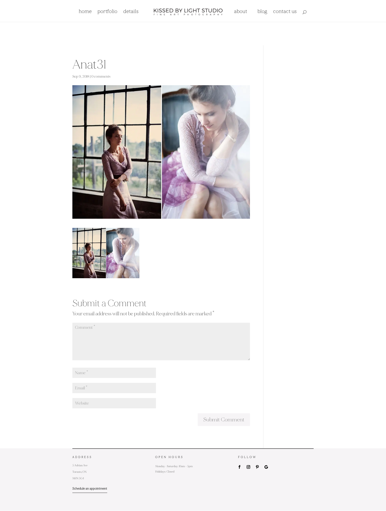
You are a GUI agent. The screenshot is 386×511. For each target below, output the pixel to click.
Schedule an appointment (89, 488)
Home (85, 12)
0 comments (101, 76)
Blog (262, 12)
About (240, 12)
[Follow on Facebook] (239, 467)
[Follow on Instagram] (248, 467)
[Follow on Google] (266, 467)
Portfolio (107, 12)
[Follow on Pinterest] (257, 467)
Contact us (285, 12)
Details (131, 12)
